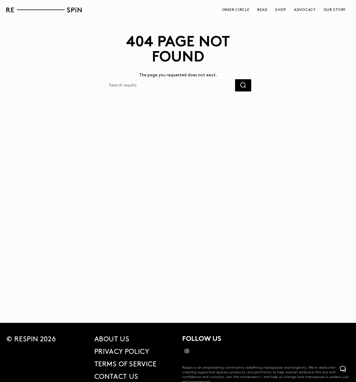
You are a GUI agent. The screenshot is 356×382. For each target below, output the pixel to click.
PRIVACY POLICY (121, 352)
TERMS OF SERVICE (125, 364)
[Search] (243, 85)
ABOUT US (112, 339)
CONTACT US (116, 377)
